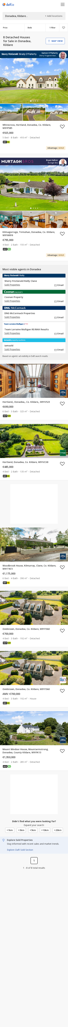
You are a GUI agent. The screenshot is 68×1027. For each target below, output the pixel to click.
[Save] (63, 27)
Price (5, 27)
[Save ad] (62, 126)
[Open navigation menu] (62, 4)
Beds (30, 27)
